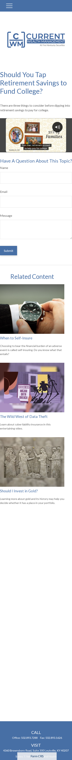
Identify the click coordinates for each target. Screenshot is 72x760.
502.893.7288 (29, 737)
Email (3, 191)
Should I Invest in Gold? (19, 491)
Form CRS (37, 756)
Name (4, 168)
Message (6, 215)
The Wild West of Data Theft (24, 416)
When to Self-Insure (16, 338)
